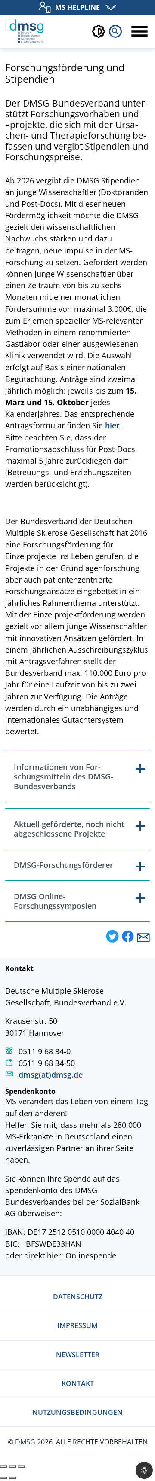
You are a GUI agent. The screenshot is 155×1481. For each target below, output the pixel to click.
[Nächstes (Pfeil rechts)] (12, 1478)
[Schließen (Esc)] (3, 1466)
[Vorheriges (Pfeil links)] (3, 1478)
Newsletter (77, 1354)
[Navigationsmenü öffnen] (139, 31)
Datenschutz (77, 1296)
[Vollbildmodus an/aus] (12, 1466)
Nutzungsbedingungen (77, 1412)
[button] (112, 937)
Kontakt (78, 1383)
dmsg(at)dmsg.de (51, 1074)
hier (112, 425)
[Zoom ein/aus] (21, 1466)
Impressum (77, 1325)
